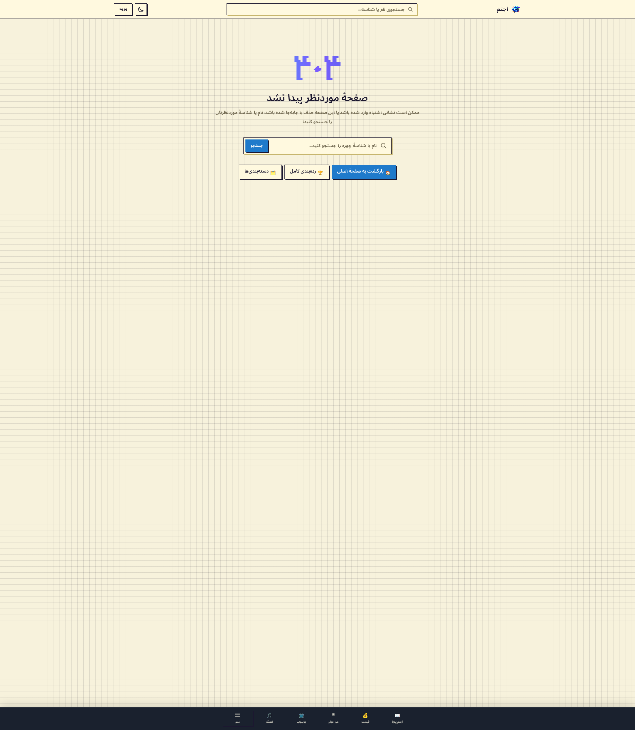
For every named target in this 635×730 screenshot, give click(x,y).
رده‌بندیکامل (306, 172)
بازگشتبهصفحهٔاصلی (364, 172)
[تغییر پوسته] (141, 9)
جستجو (257, 145)
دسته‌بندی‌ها (259, 172)
